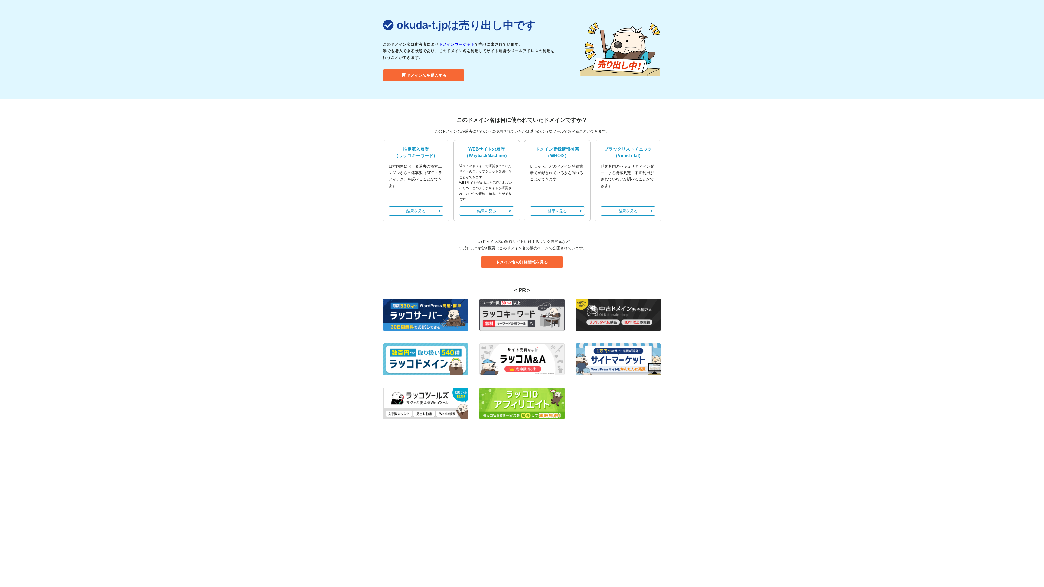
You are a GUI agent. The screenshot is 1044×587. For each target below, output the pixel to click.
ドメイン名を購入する (427, 75)
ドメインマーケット (457, 44)
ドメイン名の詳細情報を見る (522, 262)
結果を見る (415, 211)
